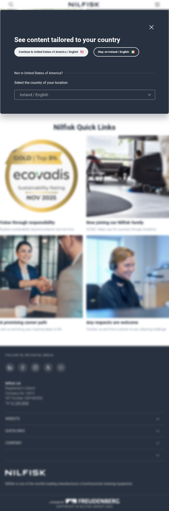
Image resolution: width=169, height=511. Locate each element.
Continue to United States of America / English (48, 51)
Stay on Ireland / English (113, 51)
